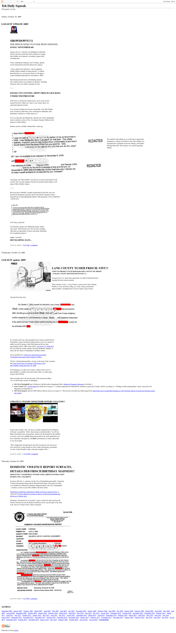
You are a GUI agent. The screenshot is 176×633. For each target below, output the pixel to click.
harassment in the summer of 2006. (30, 357)
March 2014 (92, 615)
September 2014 (111, 615)
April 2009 (158, 611)
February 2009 (139, 611)
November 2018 (33, 620)
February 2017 (95, 617)
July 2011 (18, 615)
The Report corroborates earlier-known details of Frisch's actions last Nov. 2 (34, 492)
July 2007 (71, 611)
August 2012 (71, 615)
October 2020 (73, 620)
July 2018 (165, 617)
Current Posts (104, 619)
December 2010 (149, 613)
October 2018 (22, 620)
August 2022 (93, 620)
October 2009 (32, 613)
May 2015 (150, 615)
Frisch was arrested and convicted (35, 355)
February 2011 (161, 613)
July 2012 (62, 615)
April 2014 (101, 615)
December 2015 (40, 617)
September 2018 (11, 620)
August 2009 (10, 613)
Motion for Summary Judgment (74, 384)
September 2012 (81, 615)
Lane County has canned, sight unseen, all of (29, 363)
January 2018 (129, 617)
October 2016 (51, 617)
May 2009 (166, 611)
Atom (16, 630)
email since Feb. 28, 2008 (27, 365)
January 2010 (42, 613)
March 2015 (133, 615)
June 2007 (63, 611)
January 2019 (44, 620)
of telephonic (14, 357)
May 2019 (53, 620)
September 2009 (21, 613)
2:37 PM (26, 598)
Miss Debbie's (14, 365)
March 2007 (38, 611)
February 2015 (122, 615)
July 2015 (166, 615)
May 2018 (149, 617)
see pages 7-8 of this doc (45, 346)
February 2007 (28, 611)
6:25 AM (26, 245)
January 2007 (17, 611)
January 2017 (84, 617)
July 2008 (120, 611)
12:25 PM (26, 454)
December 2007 (81, 611)
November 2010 (138, 613)
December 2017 (118, 617)
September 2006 (7, 611)
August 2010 (105, 613)
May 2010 (80, 613)
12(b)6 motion (32, 386)
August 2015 (6, 617)
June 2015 (158, 615)
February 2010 (53, 613)
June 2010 (88, 613)
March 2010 (63, 613)
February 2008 (102, 611)
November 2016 (62, 617)
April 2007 (47, 611)
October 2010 (126, 613)
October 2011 (26, 615)
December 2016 (74, 617)
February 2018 (139, 617)
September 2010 (116, 613)
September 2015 (16, 617)
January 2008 (92, 611)
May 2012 (46, 615)
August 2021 (83, 620)
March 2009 (149, 611)
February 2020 (63, 620)
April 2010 (71, 613)
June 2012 (54, 615)
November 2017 (106, 617)
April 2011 (9, 615)
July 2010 (96, 613)
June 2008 (112, 611)
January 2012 (37, 615)
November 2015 (28, 617)
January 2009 (128, 611)
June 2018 (157, 617)
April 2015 (141, 615)
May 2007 (55, 611)
